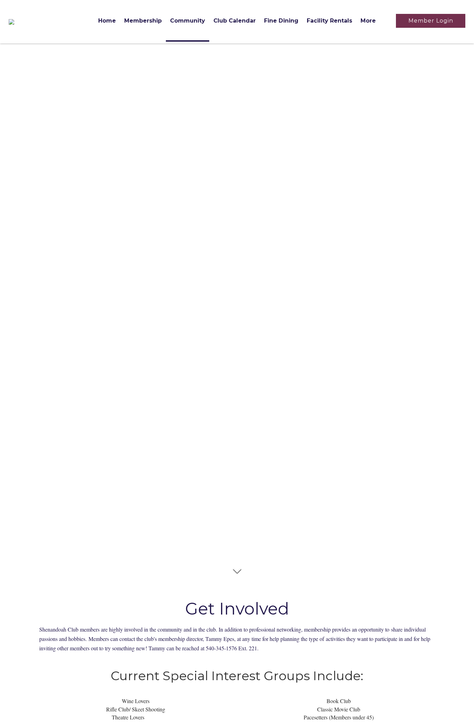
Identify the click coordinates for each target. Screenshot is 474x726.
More (368, 20)
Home (107, 20)
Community (187, 20)
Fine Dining (281, 20)
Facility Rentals (329, 20)
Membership (143, 20)
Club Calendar (234, 20)
